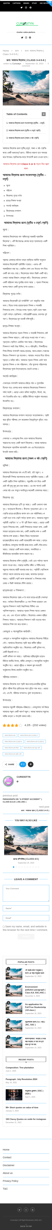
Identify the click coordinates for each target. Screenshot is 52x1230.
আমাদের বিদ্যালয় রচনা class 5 (35, 741)
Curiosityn (16, 63)
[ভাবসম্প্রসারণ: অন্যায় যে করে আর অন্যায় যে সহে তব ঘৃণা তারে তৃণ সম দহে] (14, 1042)
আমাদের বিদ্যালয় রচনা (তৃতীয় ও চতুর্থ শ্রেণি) (24, 130)
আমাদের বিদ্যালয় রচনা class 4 (13, 741)
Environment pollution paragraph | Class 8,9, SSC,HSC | (35, 990)
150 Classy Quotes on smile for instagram (26, 1119)
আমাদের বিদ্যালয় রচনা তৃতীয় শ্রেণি (13, 754)
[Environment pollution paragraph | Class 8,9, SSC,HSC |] (14, 990)
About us (8, 1173)
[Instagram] (26, 7)
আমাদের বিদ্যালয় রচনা (10, 735)
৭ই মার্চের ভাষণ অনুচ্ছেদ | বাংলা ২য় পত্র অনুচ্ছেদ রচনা (34, 971)
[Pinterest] (30, 7)
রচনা (17, 50)
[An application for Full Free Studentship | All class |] (14, 1008)
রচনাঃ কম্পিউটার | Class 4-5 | (26, 859)
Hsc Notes (44, 3)
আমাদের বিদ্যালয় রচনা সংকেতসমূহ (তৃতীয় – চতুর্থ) (26, 123)
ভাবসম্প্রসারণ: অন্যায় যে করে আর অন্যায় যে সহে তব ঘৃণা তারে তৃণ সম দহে (35, 1041)
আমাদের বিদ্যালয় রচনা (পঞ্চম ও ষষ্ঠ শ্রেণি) (24, 138)
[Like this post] (24, 764)
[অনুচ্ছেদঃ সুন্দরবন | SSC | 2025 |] (14, 1094)
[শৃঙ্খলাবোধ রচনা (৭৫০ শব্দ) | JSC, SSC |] (14, 1025)
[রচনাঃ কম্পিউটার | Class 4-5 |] (26, 840)
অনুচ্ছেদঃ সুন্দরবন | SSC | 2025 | (34, 1092)
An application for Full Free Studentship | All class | (35, 1007)
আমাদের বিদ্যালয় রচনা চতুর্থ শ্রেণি (32, 748)
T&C (5, 1188)
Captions (17, 3)
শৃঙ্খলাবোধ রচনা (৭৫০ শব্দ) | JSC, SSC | (35, 1023)
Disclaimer (8, 1165)
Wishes (26, 3)
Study (34, 3)
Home (6, 50)
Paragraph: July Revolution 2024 (21, 1079)
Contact (7, 1157)
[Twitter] (22, 7)
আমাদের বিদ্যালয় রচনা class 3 (28, 735)
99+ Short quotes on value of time (22, 1107)
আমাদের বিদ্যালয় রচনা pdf (12, 748)
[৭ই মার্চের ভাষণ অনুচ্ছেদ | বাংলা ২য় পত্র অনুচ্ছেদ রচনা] (14, 974)
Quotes (6, 3)
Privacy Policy (10, 1181)
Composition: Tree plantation (20, 1067)
